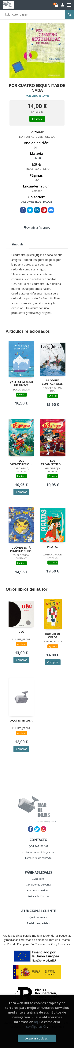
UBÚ (21, 631)
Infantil (37, 158)
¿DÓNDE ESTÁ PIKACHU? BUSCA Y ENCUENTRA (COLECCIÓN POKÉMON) (21, 549)
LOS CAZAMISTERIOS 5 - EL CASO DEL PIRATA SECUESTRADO (21, 462)
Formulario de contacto (38, 858)
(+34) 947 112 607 (38, 846)
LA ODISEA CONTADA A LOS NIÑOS (52, 382)
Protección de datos (38, 890)
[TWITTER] (37, 829)
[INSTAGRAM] (43, 829)
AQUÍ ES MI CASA (21, 720)
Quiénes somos (38, 917)
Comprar (21, 492)
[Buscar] (69, 14)
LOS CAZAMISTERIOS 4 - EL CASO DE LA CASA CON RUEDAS (53, 462)
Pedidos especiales (38, 923)
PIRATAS (52, 547)
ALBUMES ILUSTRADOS (37, 201)
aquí (37, 1022)
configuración (36, 1026)
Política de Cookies (38, 896)
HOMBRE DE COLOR (53, 635)
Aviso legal (38, 878)
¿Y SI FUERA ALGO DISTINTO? (21, 383)
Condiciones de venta (38, 884)
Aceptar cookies (36, 1038)
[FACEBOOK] (30, 829)
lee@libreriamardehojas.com (38, 852)
